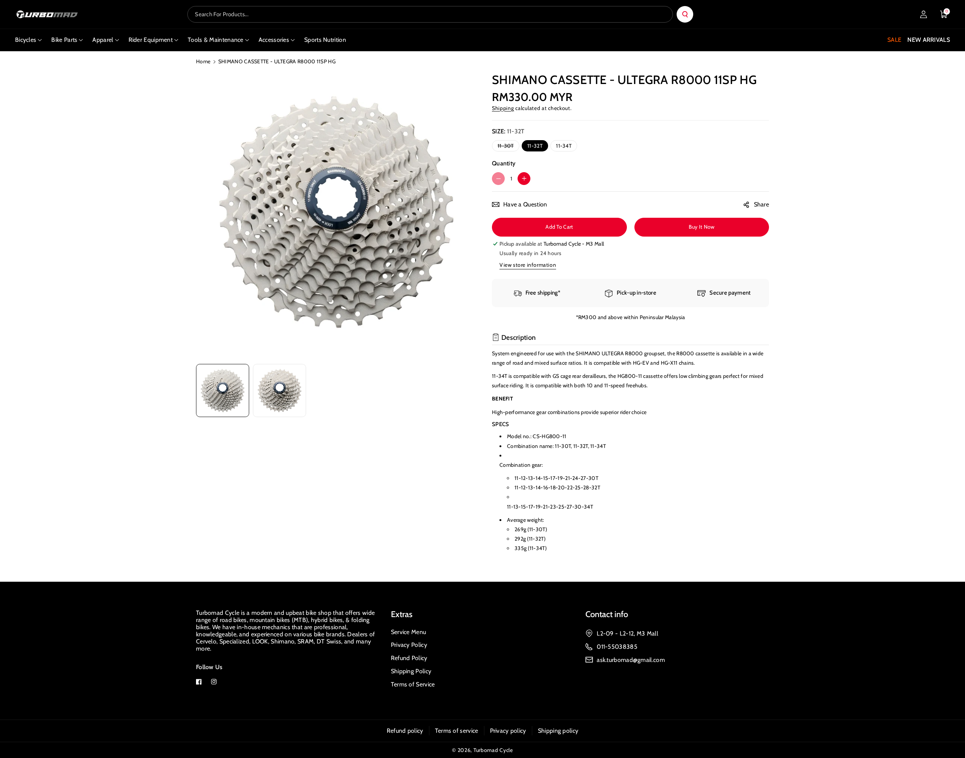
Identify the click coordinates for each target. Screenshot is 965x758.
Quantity (503, 163)
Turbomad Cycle (493, 750)
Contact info (606, 614)
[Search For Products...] (685, 14)
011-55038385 (617, 646)
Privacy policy (508, 730)
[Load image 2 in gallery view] (279, 390)
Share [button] (761, 204)
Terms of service (456, 730)
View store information (527, 264)
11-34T (563, 145)
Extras (401, 614)
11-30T (507, 146)
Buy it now (701, 226)
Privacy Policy (409, 644)
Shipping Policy (411, 671)
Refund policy (405, 730)
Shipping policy (558, 730)
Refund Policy (409, 658)
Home (203, 61)
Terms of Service (413, 684)
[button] (944, 14)
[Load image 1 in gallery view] (222, 390)
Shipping (503, 108)
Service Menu (408, 632)
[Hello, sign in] (923, 14)
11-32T (534, 145)
